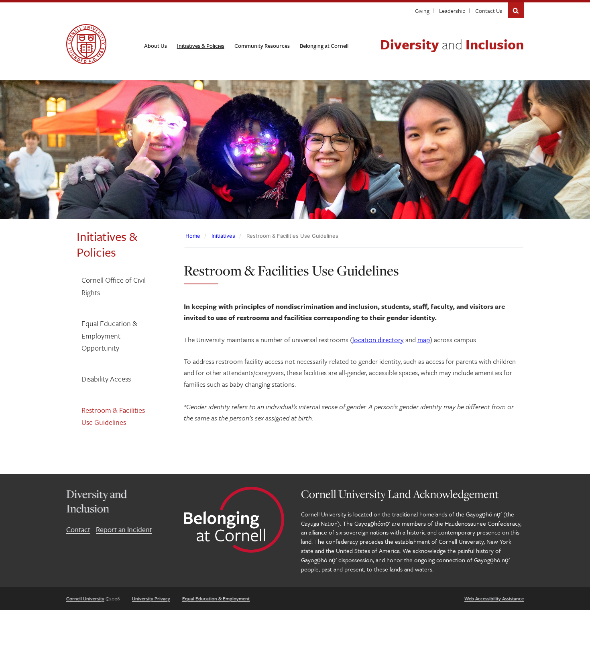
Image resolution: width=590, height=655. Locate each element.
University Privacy (151, 598)
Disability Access (106, 378)
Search (516, 10)
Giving (422, 10)
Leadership (452, 10)
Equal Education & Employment (216, 598)
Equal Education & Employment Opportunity (109, 335)
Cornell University (85, 598)
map (423, 340)
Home (192, 236)
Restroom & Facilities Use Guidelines (113, 416)
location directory (378, 340)
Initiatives (223, 236)
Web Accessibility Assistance (494, 598)
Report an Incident (124, 529)
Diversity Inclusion (452, 44)
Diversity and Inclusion (96, 501)
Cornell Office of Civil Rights (113, 286)
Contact (78, 529)
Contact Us (488, 10)
